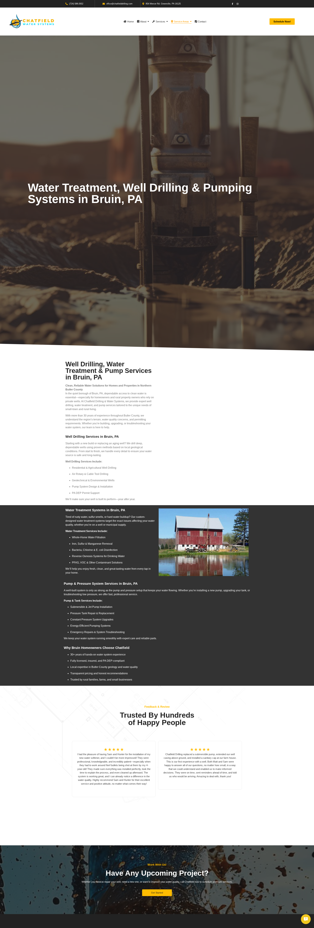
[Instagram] (238, 4)
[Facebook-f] (232, 4)
